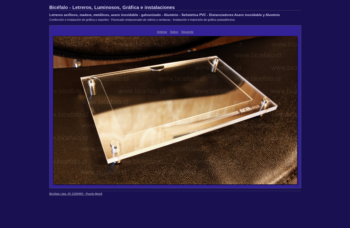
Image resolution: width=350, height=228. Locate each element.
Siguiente (187, 32)
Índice (174, 32)
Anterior (162, 32)
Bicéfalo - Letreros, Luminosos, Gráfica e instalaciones (112, 7)
